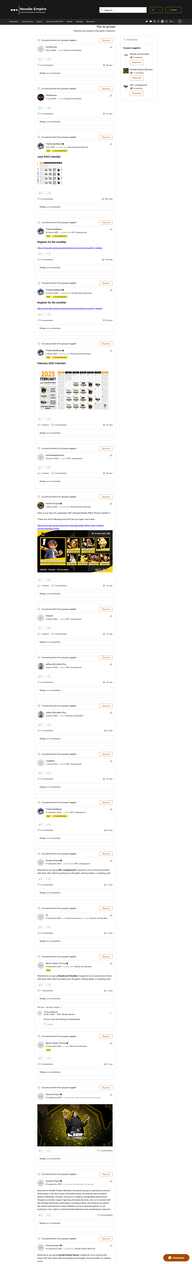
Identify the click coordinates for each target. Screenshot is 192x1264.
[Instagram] (154, 21)
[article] (75, 58)
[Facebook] (158, 21)
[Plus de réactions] (48, 59)
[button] (79, 21)
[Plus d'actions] (111, 1013)
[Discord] (162, 21)
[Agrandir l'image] (49, 173)
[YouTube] (150, 21)
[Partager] (111, 47)
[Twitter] (146, 21)
